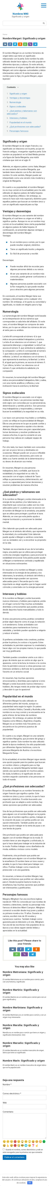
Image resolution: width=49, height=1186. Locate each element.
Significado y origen (18, 93)
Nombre (7, 1084)
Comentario (8, 1112)
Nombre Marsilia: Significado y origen (21, 1027)
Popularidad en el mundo (21, 122)
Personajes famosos (19, 131)
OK (30, 1183)
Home (5, 34)
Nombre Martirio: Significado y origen (21, 991)
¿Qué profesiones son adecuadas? (25, 126)
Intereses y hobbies (18, 118)
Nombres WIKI (20, 13)
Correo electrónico (12, 1093)
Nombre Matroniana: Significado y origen (23, 973)
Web (5, 1103)
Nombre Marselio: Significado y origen (21, 1044)
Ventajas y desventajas (20, 98)
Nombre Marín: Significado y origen (24, 1060)
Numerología (15, 102)
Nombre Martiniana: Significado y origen (22, 1009)
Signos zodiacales (18, 106)
